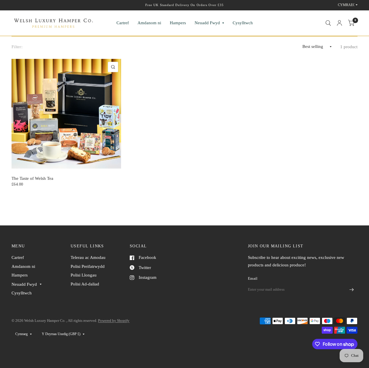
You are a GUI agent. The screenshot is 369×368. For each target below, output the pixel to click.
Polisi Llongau (84, 275)
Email (252, 278)
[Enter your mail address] (351, 289)
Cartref (122, 22)
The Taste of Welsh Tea (32, 178)
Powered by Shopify (113, 320)
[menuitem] (122, 23)
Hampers (178, 22)
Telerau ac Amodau (88, 257)
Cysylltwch (243, 22)
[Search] (328, 23)
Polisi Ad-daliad (85, 284)
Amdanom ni (149, 22)
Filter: (17, 46)
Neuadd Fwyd (207, 22)
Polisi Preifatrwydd (88, 266)
